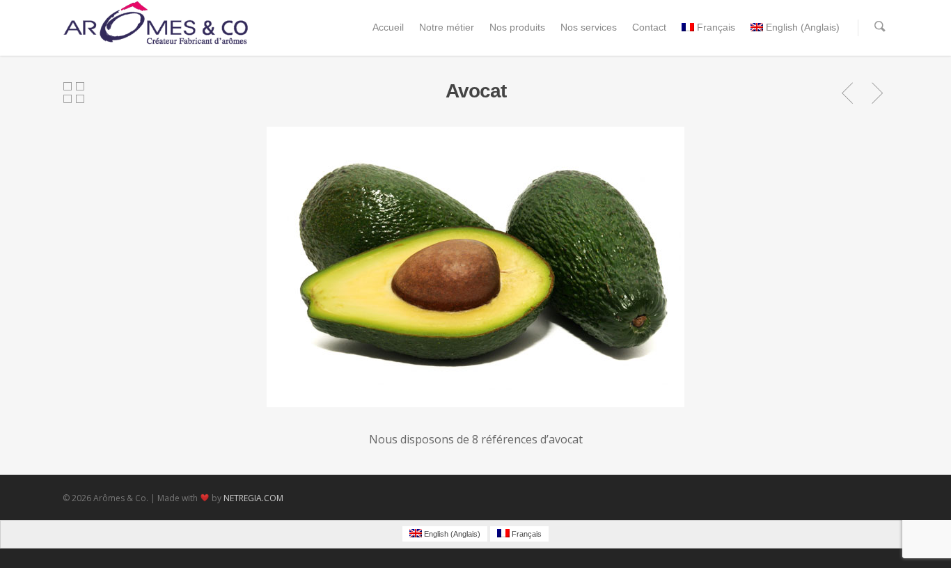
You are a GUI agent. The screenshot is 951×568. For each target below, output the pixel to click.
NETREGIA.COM (253, 498)
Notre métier (446, 27)
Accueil (388, 27)
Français (716, 27)
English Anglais (803, 27)
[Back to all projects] (74, 93)
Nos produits (517, 27)
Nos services (588, 27)
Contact (649, 27)
